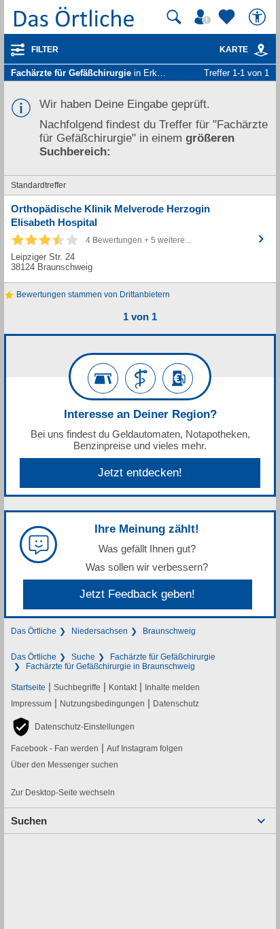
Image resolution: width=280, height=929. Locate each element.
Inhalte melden (172, 687)
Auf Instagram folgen (145, 748)
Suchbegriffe (77, 687)
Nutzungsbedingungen (102, 703)
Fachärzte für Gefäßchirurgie (162, 657)
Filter (44, 49)
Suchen (29, 821)
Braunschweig (169, 631)
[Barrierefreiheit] (259, 17)
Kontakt (123, 687)
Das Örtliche (33, 631)
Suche (83, 657)
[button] (73, 726)
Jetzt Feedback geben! (137, 594)
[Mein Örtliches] (204, 17)
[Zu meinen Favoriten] (228, 17)
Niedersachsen (99, 631)
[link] (261, 50)
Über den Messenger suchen (64, 765)
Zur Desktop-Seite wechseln (63, 792)
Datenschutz (176, 703)
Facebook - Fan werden (55, 748)
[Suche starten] (174, 17)
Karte (234, 49)
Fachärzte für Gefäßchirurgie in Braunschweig (110, 666)
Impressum (31, 703)
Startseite (28, 687)
